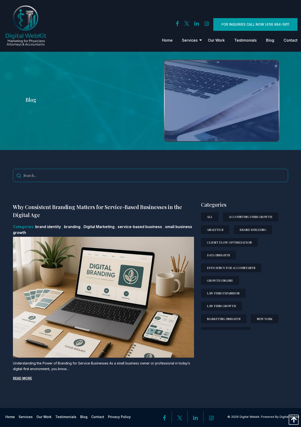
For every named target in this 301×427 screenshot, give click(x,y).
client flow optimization (229, 242)
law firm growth (221, 306)
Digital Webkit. (250, 417)
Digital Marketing (99, 226)
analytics (215, 230)
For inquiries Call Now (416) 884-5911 (255, 24)
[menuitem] (167, 40)
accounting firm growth (250, 217)
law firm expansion (223, 293)
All (210, 217)
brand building (253, 230)
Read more (22, 378)
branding (72, 226)
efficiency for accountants (231, 268)
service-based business (140, 226)
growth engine (220, 280)
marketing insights (224, 319)
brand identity (48, 226)
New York (265, 319)
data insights (218, 255)
